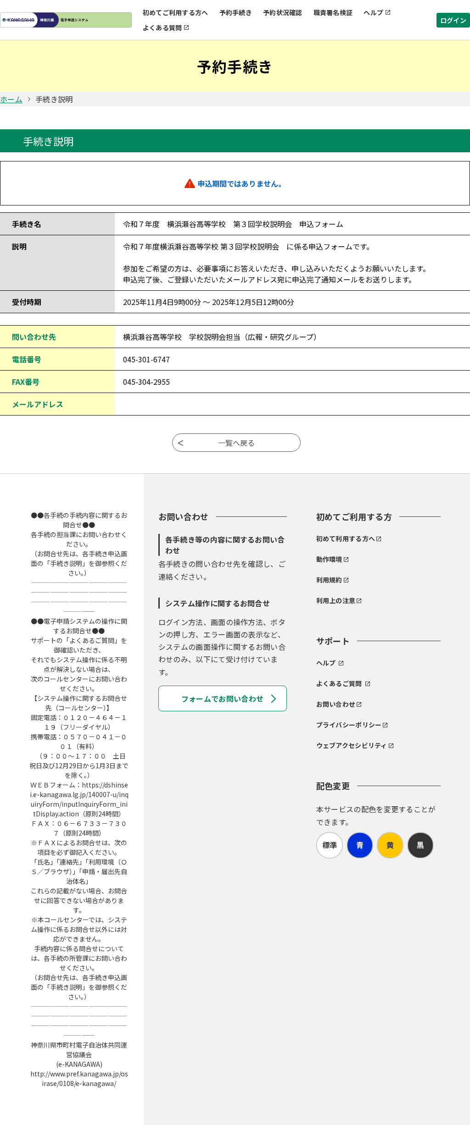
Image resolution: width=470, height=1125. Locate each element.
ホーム (11, 99)
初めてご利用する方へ (175, 12)
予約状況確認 (282, 12)
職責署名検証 (333, 12)
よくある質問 (162, 27)
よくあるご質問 (339, 683)
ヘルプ (373, 12)
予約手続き (235, 12)
